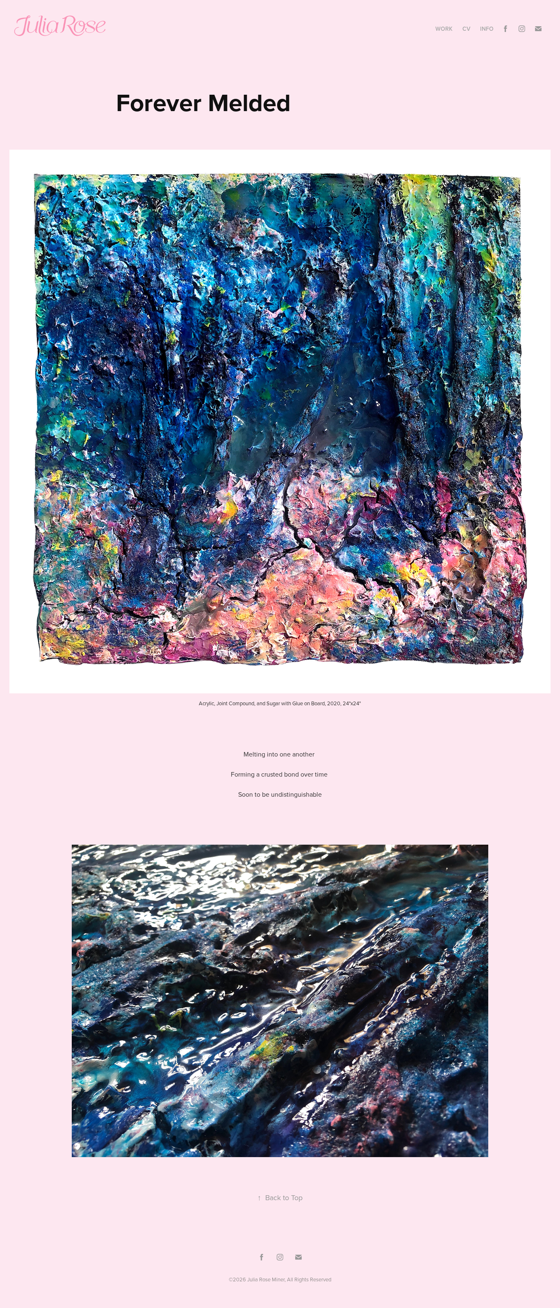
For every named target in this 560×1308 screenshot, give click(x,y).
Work (444, 29)
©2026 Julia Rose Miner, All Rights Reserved (280, 1279)
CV (466, 29)
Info (487, 29)
